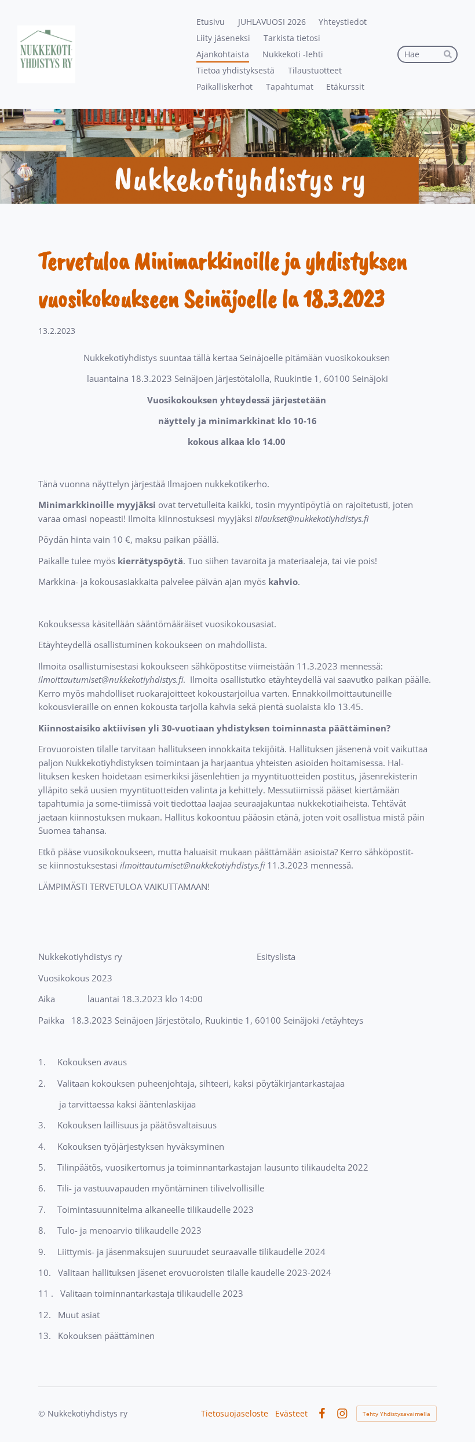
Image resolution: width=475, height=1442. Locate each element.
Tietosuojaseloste (234, 1414)
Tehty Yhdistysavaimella (396, 1414)
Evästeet (291, 1414)
